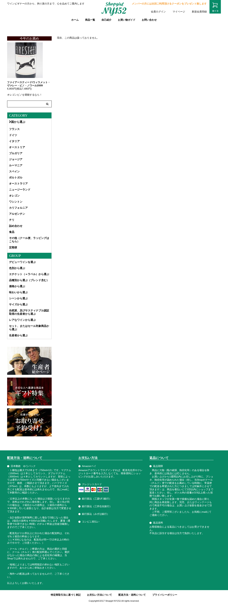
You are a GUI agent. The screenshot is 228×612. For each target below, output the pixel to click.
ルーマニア (15, 165)
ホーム (75, 19)
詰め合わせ (15, 225)
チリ (11, 219)
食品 (11, 231)
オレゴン (14, 195)
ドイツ (13, 135)
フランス (14, 128)
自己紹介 (107, 19)
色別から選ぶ (17, 268)
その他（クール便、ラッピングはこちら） (29, 239)
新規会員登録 (199, 11)
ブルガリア (15, 153)
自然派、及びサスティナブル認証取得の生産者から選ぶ (29, 312)
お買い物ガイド (126, 19)
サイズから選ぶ (18, 304)
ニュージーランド (19, 189)
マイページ (179, 11)
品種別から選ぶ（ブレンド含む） (29, 280)
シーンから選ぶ (18, 298)
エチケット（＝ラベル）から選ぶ (29, 274)
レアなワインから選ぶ (22, 319)
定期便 (13, 247)
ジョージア (15, 159)
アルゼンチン (17, 213)
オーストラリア (18, 183)
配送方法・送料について (132, 594)
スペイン (14, 171)
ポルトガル (15, 177)
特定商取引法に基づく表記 (66, 594)
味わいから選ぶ (18, 292)
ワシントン (15, 201)
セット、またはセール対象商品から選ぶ (29, 327)
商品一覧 (90, 19)
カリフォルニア (18, 207)
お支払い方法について (99, 594)
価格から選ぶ (17, 286)
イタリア (14, 141)
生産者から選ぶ (18, 335)
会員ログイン (158, 11)
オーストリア (17, 147)
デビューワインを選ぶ (22, 261)
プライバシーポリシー (164, 594)
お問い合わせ (149, 19)
